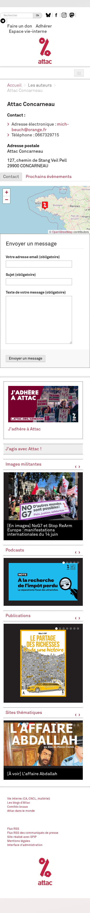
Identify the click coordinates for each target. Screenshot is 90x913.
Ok (37, 15)
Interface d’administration (24, 845)
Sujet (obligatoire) (21, 275)
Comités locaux (17, 807)
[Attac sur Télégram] (3, 21)
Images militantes (23, 464)
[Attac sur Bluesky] (48, 15)
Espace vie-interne (28, 31)
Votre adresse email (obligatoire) (33, 257)
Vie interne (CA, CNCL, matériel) (28, 798)
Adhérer (44, 26)
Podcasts (15, 550)
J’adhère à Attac (24, 429)
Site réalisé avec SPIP (22, 837)
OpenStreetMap (62, 232)
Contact (11, 177)
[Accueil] (45, 50)
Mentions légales (18, 841)
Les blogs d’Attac (18, 803)
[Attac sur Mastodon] (72, 15)
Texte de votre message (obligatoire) (36, 292)
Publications (18, 616)
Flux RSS (13, 829)
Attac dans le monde (21, 811)
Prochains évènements (49, 177)
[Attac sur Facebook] (56, 15)
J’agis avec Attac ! (24, 449)
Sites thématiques (24, 713)
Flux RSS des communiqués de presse (32, 833)
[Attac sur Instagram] (64, 15)
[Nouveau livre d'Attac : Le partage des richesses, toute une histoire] (43, 663)
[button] (45, 205)
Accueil (14, 85)
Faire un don (19, 26)
